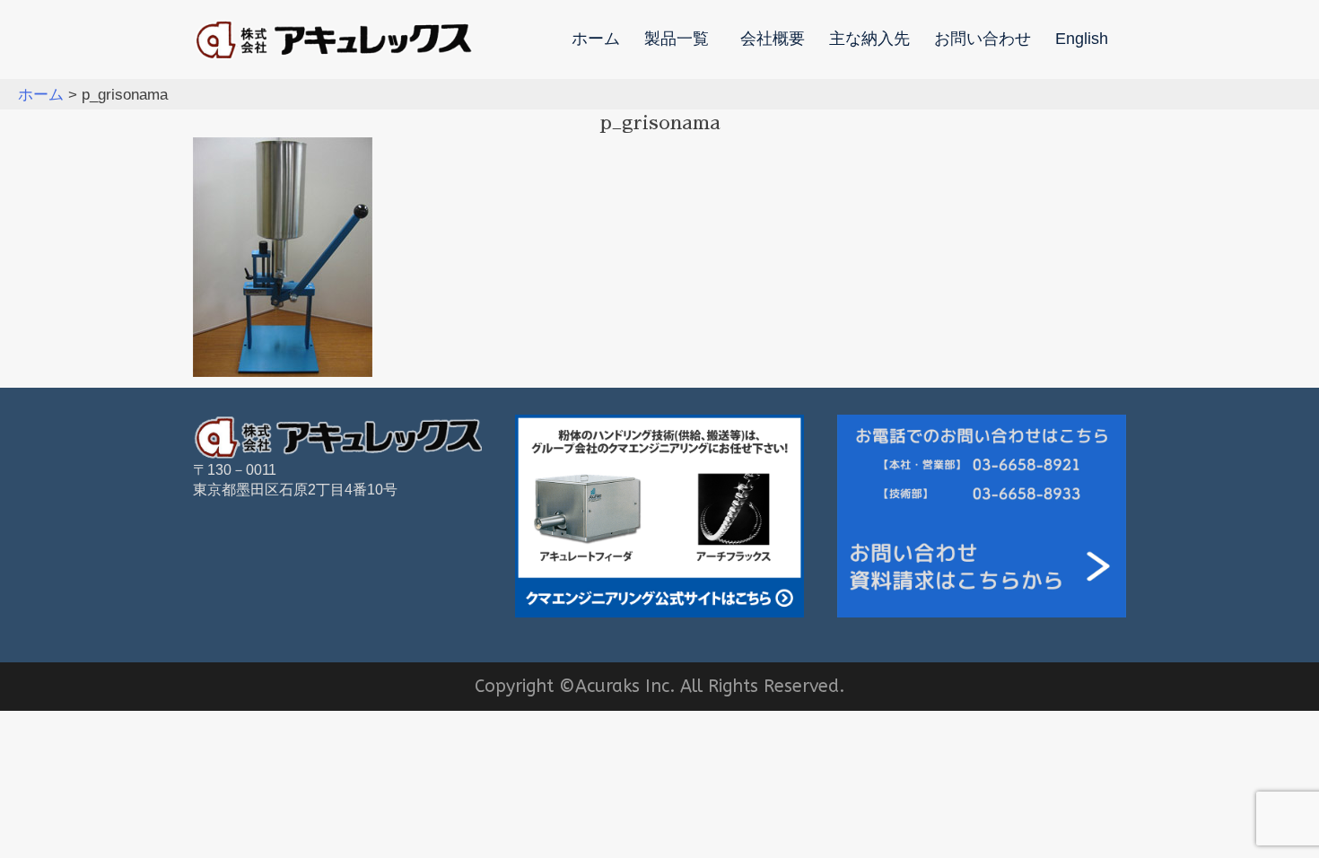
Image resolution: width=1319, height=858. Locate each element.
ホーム (596, 39)
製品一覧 (676, 39)
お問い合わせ (982, 39)
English (1081, 39)
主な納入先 (869, 39)
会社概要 (772, 39)
